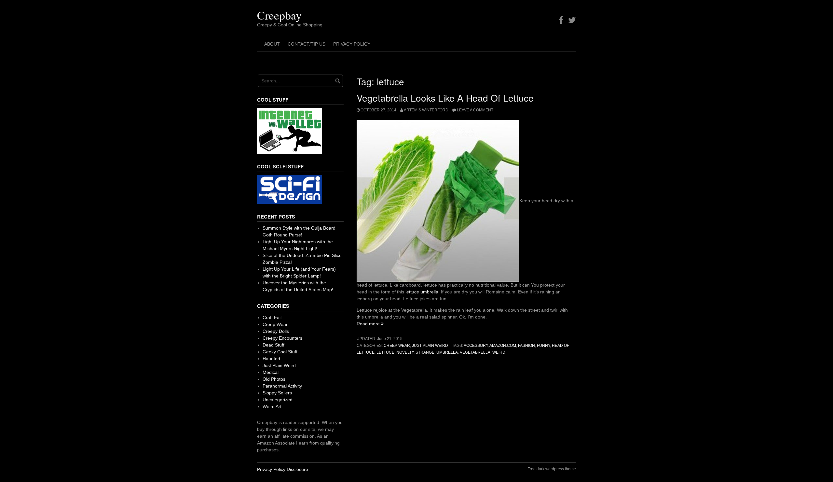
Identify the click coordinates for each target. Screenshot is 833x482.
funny (543, 345)
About (272, 44)
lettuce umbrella (421, 291)
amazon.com (502, 345)
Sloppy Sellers (277, 392)
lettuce (385, 352)
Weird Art (272, 406)
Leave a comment (475, 110)
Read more (370, 323)
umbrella (447, 352)
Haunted (271, 358)
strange (425, 352)
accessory (476, 345)
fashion (526, 345)
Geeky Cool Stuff (280, 351)
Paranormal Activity (282, 386)
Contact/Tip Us (306, 44)
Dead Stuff (273, 344)
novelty (405, 352)
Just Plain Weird (430, 345)
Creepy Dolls (276, 331)
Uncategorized (278, 399)
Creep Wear (397, 345)
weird (498, 352)
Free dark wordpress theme (551, 469)
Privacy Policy (351, 44)
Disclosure (297, 469)
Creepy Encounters (282, 338)
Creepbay (279, 15)
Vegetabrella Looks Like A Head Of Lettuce (445, 97)
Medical (271, 372)
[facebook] (561, 20)
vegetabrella (475, 352)
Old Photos (274, 379)
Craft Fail (272, 317)
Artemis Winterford (426, 110)
